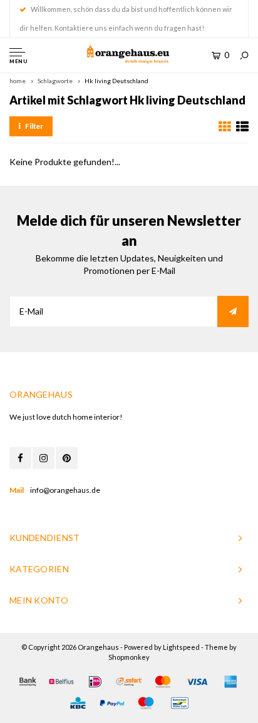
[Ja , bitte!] (233, 311)
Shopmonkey (129, 657)
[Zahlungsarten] (27, 681)
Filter (34, 126)
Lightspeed (181, 647)
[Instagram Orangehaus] (43, 458)
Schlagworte (55, 80)
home (17, 80)
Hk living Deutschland (116, 80)
